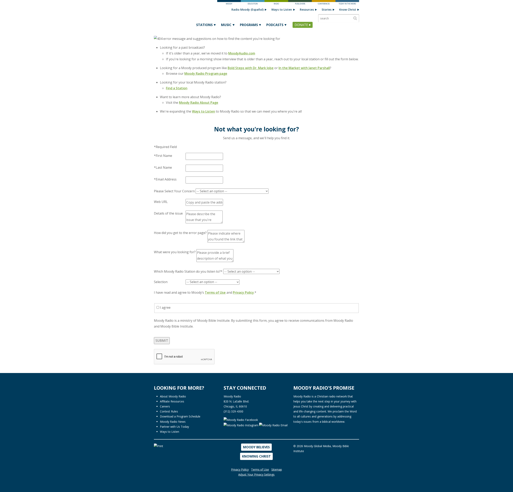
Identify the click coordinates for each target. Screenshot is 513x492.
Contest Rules (169, 411)
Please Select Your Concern (174, 191)
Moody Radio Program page (205, 73)
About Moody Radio (173, 396)
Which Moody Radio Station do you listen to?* (188, 271)
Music (226, 25)
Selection (161, 282)
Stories (326, 9)
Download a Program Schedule (180, 416)
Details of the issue (168, 213)
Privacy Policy (243, 292)
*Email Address (165, 179)
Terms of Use (215, 292)
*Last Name (163, 167)
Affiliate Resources (172, 401)
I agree (165, 307)
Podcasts (274, 25)
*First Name (163, 155)
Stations (204, 25)
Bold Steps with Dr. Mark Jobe (251, 68)
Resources (307, 9)
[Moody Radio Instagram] (241, 425)
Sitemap (276, 469)
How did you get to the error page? (180, 233)
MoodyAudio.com (241, 53)
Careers (165, 406)
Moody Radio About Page (198, 102)
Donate (301, 25)
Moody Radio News (173, 421)
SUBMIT (162, 340)
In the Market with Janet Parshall (304, 68)
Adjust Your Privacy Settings (256, 474)
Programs (249, 25)
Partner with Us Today (174, 426)
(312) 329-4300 (233, 411)
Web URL (161, 202)
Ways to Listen (281, 9)
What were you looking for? (175, 252)
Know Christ (347, 9)
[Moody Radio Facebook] (241, 419)
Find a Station (176, 88)
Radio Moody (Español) (247, 9)
